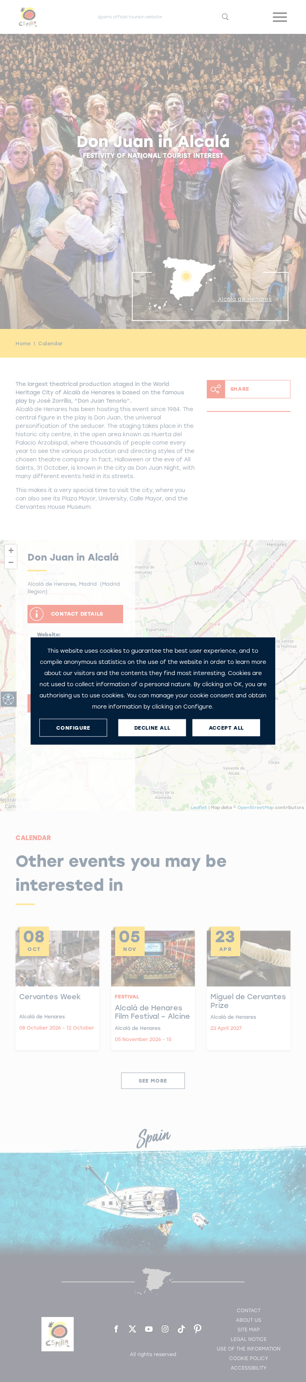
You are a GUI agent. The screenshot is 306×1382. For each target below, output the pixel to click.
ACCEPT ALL (226, 727)
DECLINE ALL (152, 727)
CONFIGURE (73, 727)
